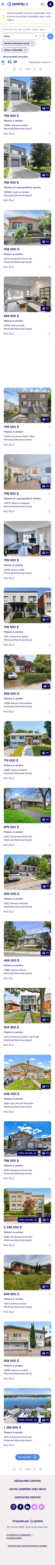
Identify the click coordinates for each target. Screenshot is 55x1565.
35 (47, 174)
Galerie (3, 61)
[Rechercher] (42, 4)
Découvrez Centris (27, 1481)
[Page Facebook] (20, 1507)
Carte (9, 61)
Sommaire (15, 61)
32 (47, 1286)
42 (47, 819)
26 (47, 308)
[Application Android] (41, 1507)
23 (47, 419)
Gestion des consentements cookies (27, 1545)
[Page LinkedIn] (27, 1507)
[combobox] (27, 30)
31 (48, 886)
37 (47, 1019)
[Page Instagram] (13, 1507)
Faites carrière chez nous (27, 1489)
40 (47, 752)
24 (47, 241)
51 (48, 1219)
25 (47, 552)
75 (47, 1419)
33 (47, 108)
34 (47, 485)
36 (47, 1353)
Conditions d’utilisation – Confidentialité (19, 1536)
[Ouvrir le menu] (3, 4)
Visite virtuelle (25, 1153)
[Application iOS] (34, 1507)
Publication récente (39, 62)
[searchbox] (25, 29)
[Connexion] (50, 4)
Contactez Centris (28, 1497)
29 (47, 952)
